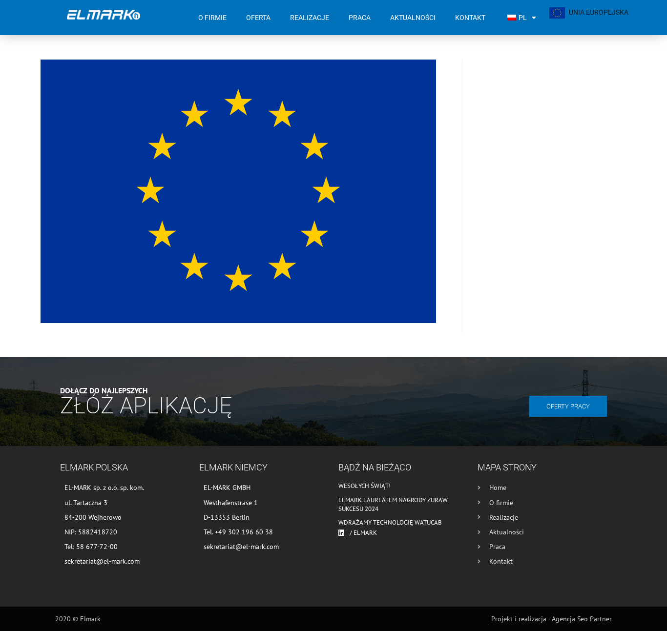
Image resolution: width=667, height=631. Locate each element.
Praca (360, 17)
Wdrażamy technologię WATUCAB (390, 522)
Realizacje (309, 17)
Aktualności (413, 17)
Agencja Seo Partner (582, 618)
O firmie (212, 17)
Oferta (258, 17)
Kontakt (470, 17)
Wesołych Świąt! (364, 486)
